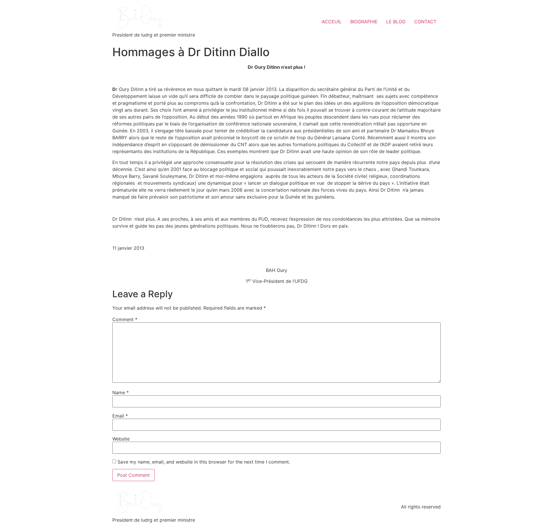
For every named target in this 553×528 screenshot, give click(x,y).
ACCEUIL (332, 21)
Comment (124, 319)
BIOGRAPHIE (364, 21)
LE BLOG (396, 21)
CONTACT (425, 21)
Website (121, 438)
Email (120, 415)
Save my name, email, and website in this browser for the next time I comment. (204, 462)
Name (120, 392)
